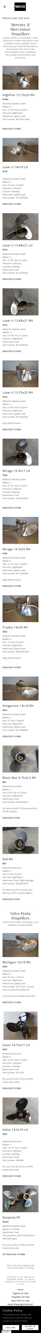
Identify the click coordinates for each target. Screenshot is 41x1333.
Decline (10, 1327)
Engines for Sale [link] (20, 1293)
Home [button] (21, 1289)
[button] (5, 7)
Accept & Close (30, 1327)
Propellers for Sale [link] (20, 1297)
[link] (20, 7)
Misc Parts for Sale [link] (21, 1300)
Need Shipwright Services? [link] (20, 1304)
